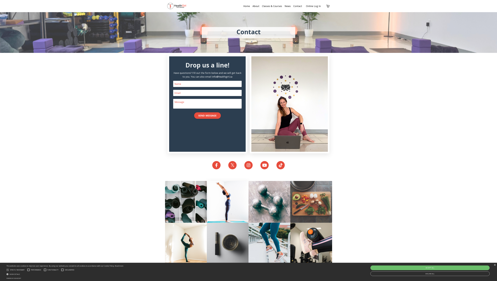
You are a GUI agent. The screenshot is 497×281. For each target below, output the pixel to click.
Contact (297, 6)
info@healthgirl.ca (222, 76)
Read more (119, 266)
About (256, 6)
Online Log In (313, 6)
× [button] (495, 265)
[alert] (248, 272)
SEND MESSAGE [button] (207, 115)
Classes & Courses (272, 6)
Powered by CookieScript (13, 278)
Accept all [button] (430, 268)
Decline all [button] (429, 274)
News (288, 6)
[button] (64, 274)
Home (246, 6)
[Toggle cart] (328, 6)
